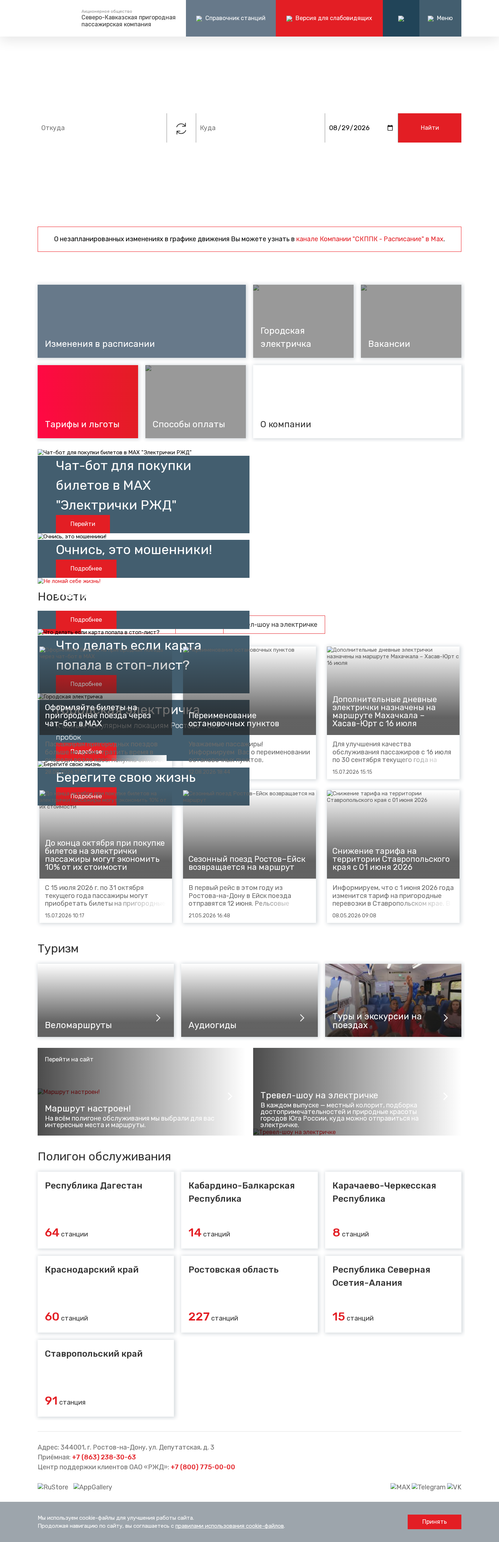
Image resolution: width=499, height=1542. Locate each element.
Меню (444, 18)
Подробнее (86, 568)
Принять (434, 1521)
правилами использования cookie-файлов (229, 1526)
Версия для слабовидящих (333, 18)
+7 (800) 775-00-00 (203, 1467)
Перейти (83, 523)
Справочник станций (235, 18)
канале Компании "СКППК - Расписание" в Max (369, 239)
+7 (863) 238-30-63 (104, 1457)
